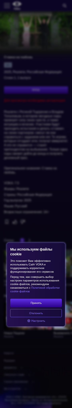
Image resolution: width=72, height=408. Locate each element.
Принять (36, 302)
